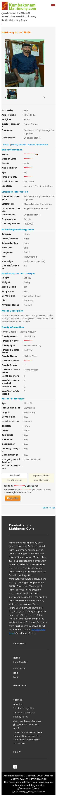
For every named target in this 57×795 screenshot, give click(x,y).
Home (16, 657)
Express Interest (41, 475)
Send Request (14, 480)
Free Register (20, 662)
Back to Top (49, 507)
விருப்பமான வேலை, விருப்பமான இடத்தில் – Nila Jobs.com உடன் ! (27, 724)
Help (15, 672)
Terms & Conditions (24, 712)
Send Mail (15, 475)
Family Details (18, 144)
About (6, 144)
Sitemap (17, 699)
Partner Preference (38, 144)
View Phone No (41, 480)
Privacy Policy (20, 716)
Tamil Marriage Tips (23, 708)
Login (16, 677)
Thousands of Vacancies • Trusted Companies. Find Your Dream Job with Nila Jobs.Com (27, 738)
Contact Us (19, 668)
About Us (18, 704)
